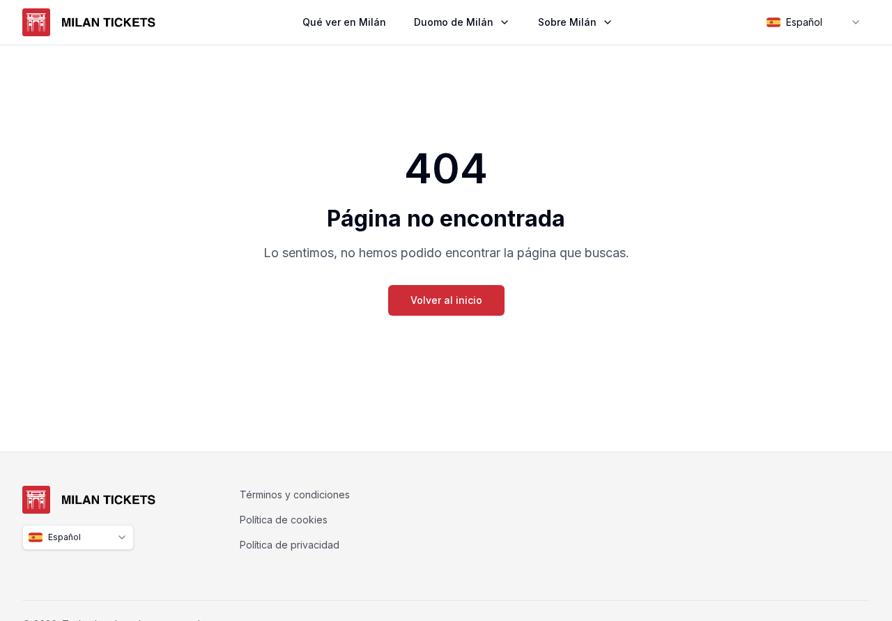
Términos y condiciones (295, 494)
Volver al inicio (446, 300)
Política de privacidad (289, 545)
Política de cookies (284, 520)
